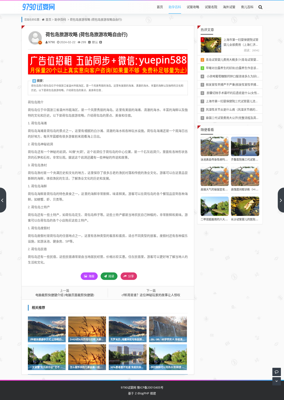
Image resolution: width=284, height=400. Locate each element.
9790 (51, 42)
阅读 (110, 276)
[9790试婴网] (41, 7)
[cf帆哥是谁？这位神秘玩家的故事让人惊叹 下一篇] (281, 200)
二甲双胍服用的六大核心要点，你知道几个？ (228, 219)
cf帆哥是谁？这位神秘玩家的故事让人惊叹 (151, 295)
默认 (95, 42)
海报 (91, 276)
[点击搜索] (260, 7)
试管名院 (211, 7)
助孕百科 (175, 7)
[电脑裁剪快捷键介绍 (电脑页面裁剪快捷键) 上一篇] (3, 200)
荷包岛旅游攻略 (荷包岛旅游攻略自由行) (96, 19)
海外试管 (229, 7)
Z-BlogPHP (142, 393)
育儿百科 (247, 7)
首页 (160, 7)
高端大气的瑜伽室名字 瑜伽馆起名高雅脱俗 (227, 189)
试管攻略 (193, 7)
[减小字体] (89, 42)
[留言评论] (276, 372)
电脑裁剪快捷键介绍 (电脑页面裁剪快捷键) (64, 295)
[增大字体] (100, 42)
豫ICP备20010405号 (149, 387)
